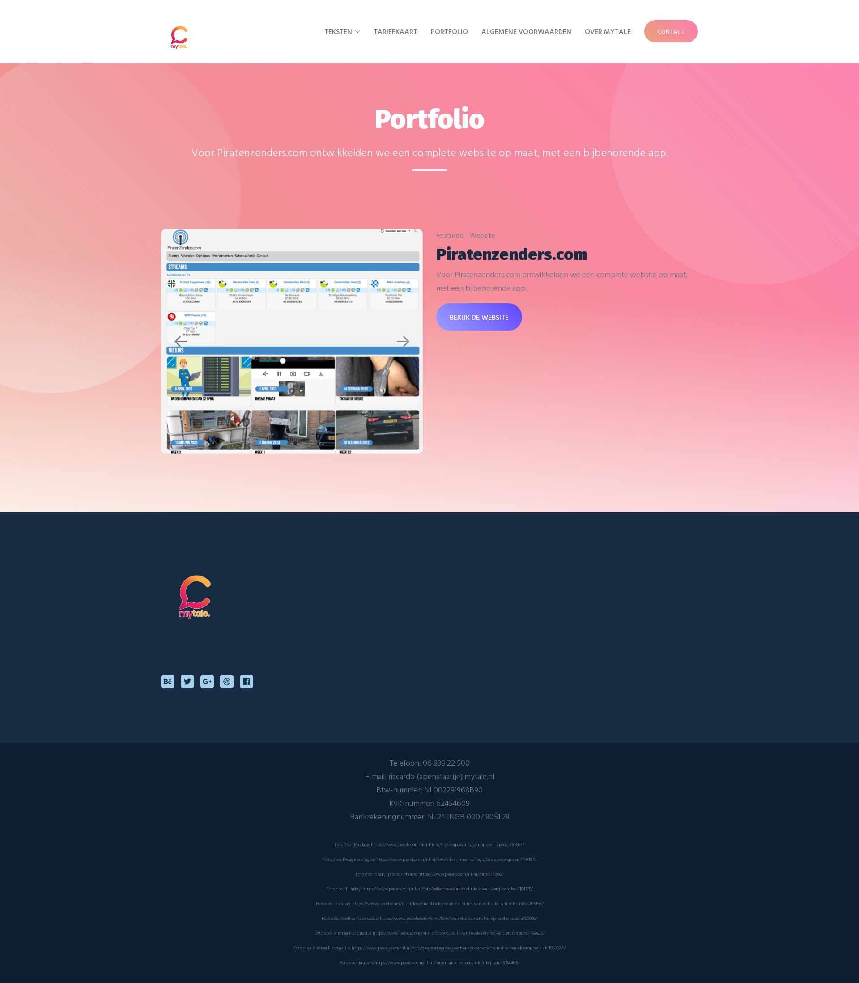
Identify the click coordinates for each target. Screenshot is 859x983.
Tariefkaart (395, 31)
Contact (671, 31)
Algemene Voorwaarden (526, 31)
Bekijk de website (479, 317)
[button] (180, 341)
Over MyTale (608, 31)
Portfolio (449, 31)
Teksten (338, 31)
